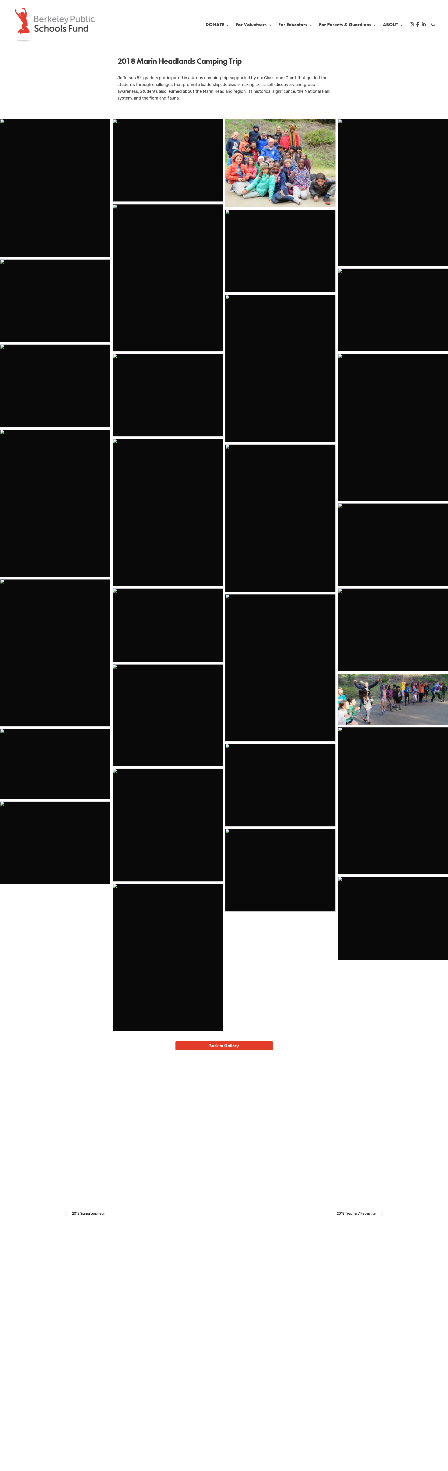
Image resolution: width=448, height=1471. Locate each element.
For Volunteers (251, 24)
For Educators (292, 24)
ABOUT (390, 24)
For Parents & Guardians (345, 24)
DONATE (215, 24)
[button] (224, 1045)
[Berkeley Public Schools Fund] (55, 24)
